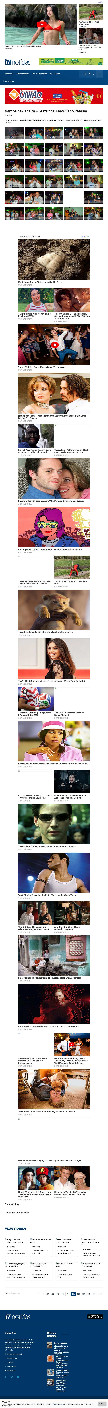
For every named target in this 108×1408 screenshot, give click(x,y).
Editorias (8, 74)
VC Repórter (9, 81)
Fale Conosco (55, 74)
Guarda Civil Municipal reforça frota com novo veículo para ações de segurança (61, 1385)
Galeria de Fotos (22, 74)
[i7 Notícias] (17, 61)
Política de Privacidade (14, 1354)
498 (52, 1294)
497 (47, 1294)
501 (68, 1294)
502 (74, 1294)
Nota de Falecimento (39, 74)
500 (63, 1294)
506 (94, 1294)
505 (89, 1294)
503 (78, 1294)
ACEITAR (102, 1404)
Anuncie (10, 1362)
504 (83, 1294)
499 (58, 1294)
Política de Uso (12, 1358)
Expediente (11, 1370)
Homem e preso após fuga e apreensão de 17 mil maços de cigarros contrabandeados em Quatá (61, 1348)
